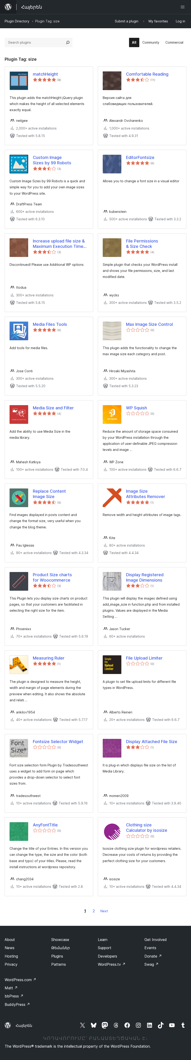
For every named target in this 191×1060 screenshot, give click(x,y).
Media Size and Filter (53, 407)
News (9, 947)
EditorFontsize (140, 157)
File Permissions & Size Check (142, 244)
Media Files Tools (50, 324)
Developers (107, 956)
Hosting (11, 956)
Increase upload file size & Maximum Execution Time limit (59, 244)
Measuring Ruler (49, 658)
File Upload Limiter (144, 658)
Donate (153, 956)
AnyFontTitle (45, 824)
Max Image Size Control (149, 324)
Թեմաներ (60, 947)
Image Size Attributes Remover (145, 494)
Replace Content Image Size (49, 494)
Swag (151, 964)
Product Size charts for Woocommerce (52, 577)
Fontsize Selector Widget (58, 741)
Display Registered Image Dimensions (145, 577)
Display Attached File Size (151, 741)
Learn (102, 939)
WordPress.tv (112, 964)
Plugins (57, 956)
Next (104, 911)
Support (104, 947)
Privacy (11, 964)
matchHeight (45, 74)
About (10, 939)
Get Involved (155, 939)
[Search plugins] (67, 42)
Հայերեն (24, 1025)
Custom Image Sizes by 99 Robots (52, 160)
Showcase (60, 939)
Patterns (58, 964)
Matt (11, 988)
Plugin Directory (17, 21)
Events (150, 947)
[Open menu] (183, 7)
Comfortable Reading (147, 74)
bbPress (14, 996)
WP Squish (136, 407)
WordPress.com (20, 979)
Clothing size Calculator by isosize (146, 827)
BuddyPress (17, 1004)
